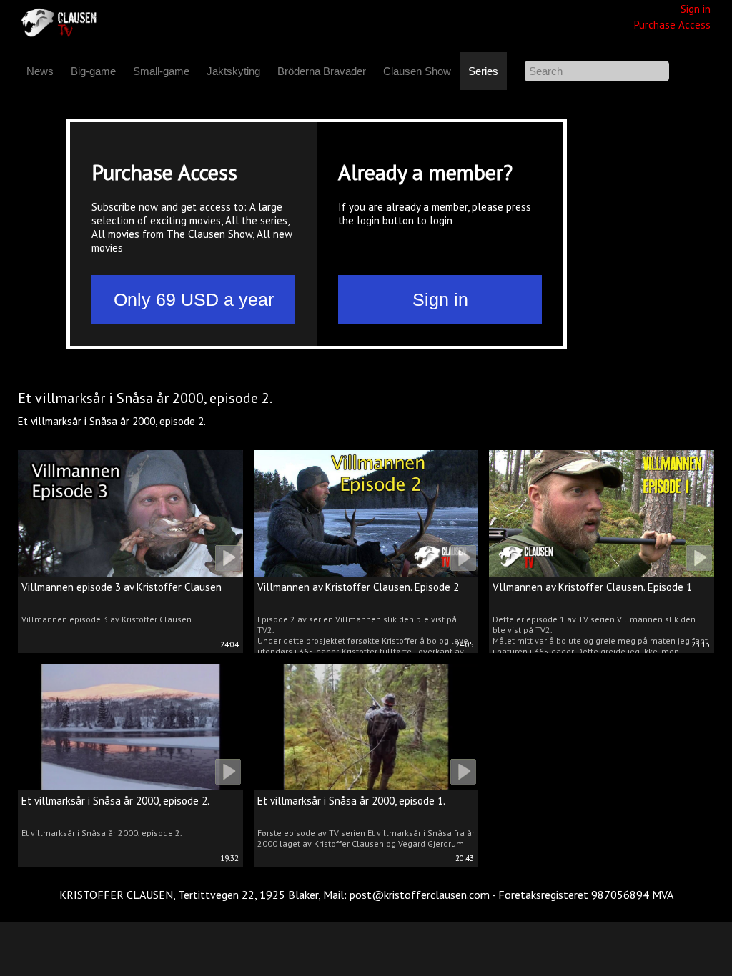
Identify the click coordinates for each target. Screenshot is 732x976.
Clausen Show (417, 71)
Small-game (161, 71)
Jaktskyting (233, 71)
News (40, 71)
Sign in (696, 9)
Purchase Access (672, 24)
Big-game (93, 71)
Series (483, 71)
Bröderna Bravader (321, 71)
